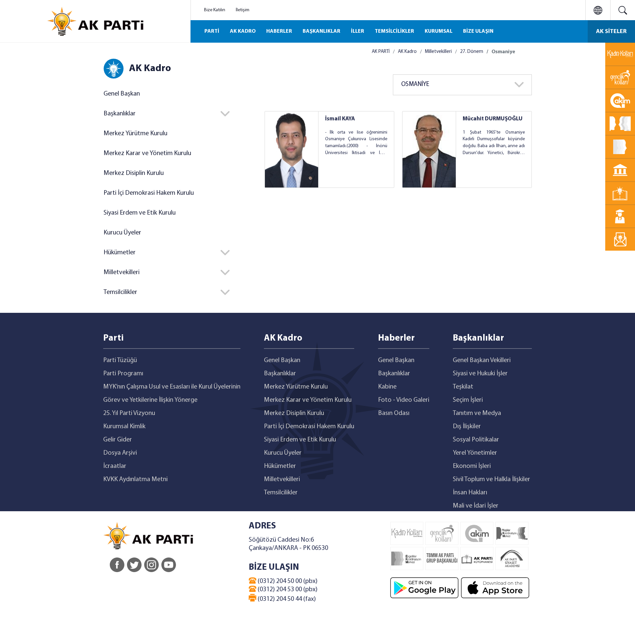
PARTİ (211, 31)
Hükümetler (280, 466)
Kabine (387, 387)
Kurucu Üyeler (122, 232)
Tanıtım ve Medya (477, 413)
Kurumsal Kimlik (124, 426)
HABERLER (279, 31)
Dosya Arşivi (120, 453)
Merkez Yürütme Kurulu (135, 133)
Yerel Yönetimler (475, 453)
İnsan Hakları (470, 492)
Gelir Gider (117, 439)
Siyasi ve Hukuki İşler (480, 373)
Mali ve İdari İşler (475, 506)
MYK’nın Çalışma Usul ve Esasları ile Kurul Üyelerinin (171, 387)
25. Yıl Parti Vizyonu (129, 413)
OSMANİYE (415, 84)
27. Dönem (471, 51)
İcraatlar (114, 466)
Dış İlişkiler (467, 426)
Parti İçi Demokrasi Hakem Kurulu (149, 193)
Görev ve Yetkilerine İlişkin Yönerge (150, 400)
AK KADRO (243, 31)
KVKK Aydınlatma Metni (135, 479)
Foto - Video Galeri (403, 400)
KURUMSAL (438, 31)
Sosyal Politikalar (476, 439)
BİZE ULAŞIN (478, 31)
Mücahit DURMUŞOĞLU (493, 119)
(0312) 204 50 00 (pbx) (287, 581)
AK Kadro (407, 51)
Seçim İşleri (468, 400)
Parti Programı (123, 373)
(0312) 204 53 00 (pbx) (287, 589)
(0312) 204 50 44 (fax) (286, 599)
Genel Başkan (122, 94)
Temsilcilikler (281, 492)
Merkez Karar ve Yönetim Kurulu (147, 153)
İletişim (242, 10)
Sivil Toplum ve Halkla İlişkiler (491, 479)
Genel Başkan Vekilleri (482, 360)
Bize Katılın (214, 10)
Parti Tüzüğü (120, 360)
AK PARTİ (381, 51)
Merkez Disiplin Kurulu (134, 173)
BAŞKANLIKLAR (321, 31)
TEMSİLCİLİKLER (394, 31)
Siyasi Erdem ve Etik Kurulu (140, 213)
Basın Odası (393, 413)
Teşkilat (463, 387)
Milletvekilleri (438, 51)
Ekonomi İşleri (472, 466)
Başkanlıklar (280, 373)
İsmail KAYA (340, 119)
